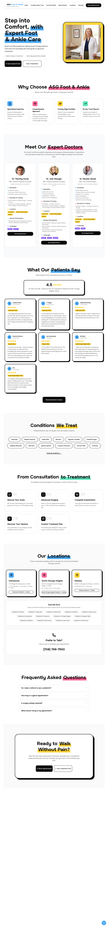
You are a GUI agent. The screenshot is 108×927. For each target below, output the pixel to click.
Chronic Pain (81, 446)
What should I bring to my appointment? (36, 711)
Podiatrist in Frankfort (71, 612)
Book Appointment (14, 64)
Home (26, 5)
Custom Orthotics (64, 446)
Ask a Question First (64, 768)
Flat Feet (31, 446)
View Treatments (32, 64)
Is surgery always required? (31, 703)
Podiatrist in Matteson (26, 620)
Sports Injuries (46, 446)
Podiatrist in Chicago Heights (62, 616)
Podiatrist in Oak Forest (63, 620)
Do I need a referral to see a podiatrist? (36, 688)
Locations (73, 5)
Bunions (58, 439)
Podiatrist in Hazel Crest (81, 620)
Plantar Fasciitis (29, 439)
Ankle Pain (45, 439)
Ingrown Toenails (74, 439)
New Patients (63, 5)
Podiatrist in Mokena (18, 612)
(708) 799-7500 (54, 649)
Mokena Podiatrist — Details (87, 590)
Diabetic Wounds (16, 446)
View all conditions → (54, 453)
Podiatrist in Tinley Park (35, 612)
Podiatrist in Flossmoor (42, 616)
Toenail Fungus (91, 439)
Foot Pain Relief (51, 5)
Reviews (81, 5)
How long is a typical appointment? (34, 696)
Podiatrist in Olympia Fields (82, 616)
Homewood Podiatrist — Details (21, 592)
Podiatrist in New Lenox (89, 612)
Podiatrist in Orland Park (53, 612)
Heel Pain (14, 439)
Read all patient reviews (54, 400)
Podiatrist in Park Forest (44, 620)
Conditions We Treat (37, 5)
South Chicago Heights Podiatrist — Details (54, 592)
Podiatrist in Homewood (25, 616)
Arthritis (95, 446)
